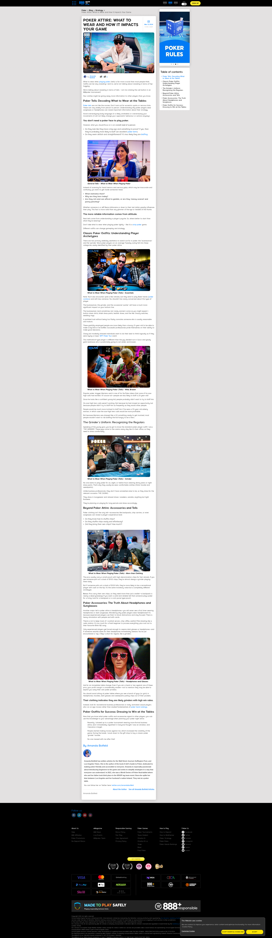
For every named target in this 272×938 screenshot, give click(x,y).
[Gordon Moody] (190, 885)
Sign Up (195, 3)
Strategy (99, 10)
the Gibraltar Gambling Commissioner (173, 918)
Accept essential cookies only (233, 931)
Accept (254, 931)
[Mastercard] (101, 877)
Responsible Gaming (123, 828)
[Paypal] (81, 884)
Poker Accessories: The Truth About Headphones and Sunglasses (174, 100)
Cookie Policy (187, 927)
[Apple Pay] (101, 885)
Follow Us (185, 828)
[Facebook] (74, 815)
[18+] (171, 885)
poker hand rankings (139, 707)
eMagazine (98, 828)
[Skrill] (81, 892)
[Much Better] (101, 892)
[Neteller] (121, 885)
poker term (132, 132)
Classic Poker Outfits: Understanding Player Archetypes (171, 83)
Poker (84, 10)
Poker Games (143, 828)
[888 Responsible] (150, 885)
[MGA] (150, 877)
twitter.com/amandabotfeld (123, 785)
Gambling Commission (179, 924)
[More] (121, 892)
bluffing (144, 134)
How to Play (164, 828)
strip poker (137, 225)
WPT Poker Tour (106, 336)
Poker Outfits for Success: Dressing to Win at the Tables (174, 106)
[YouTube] (85, 815)
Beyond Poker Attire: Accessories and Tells (171, 94)
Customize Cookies (188, 931)
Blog (91, 10)
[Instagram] (90, 815)
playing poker (104, 82)
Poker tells (87, 105)
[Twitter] (79, 815)
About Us (75, 828)
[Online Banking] (121, 877)
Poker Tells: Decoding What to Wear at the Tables (173, 77)
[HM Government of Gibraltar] (190, 877)
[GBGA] (171, 877)
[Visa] (81, 877)
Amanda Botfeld (93, 77)
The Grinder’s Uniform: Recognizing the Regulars (173, 89)
